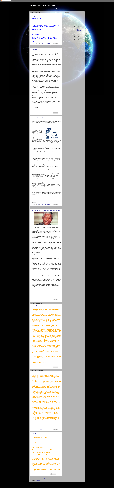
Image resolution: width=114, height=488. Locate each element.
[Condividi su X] (55, 43)
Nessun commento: (47, 43)
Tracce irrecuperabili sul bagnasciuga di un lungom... (79, 32)
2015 (76, 26)
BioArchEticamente (36, 433)
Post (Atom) (37, 480)
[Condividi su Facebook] (56, 43)
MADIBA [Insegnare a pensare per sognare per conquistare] (46, 210)
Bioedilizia (34, 373)
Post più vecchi (57, 478)
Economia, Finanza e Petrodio (39, 117)
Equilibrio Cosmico (36, 305)
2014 (76, 36)
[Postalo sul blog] (54, 43)
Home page (42, 478)
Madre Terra (34, 49)
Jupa (32, 424)
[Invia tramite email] (53, 43)
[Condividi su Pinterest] (57, 43)
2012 (76, 39)
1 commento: (46, 473)
